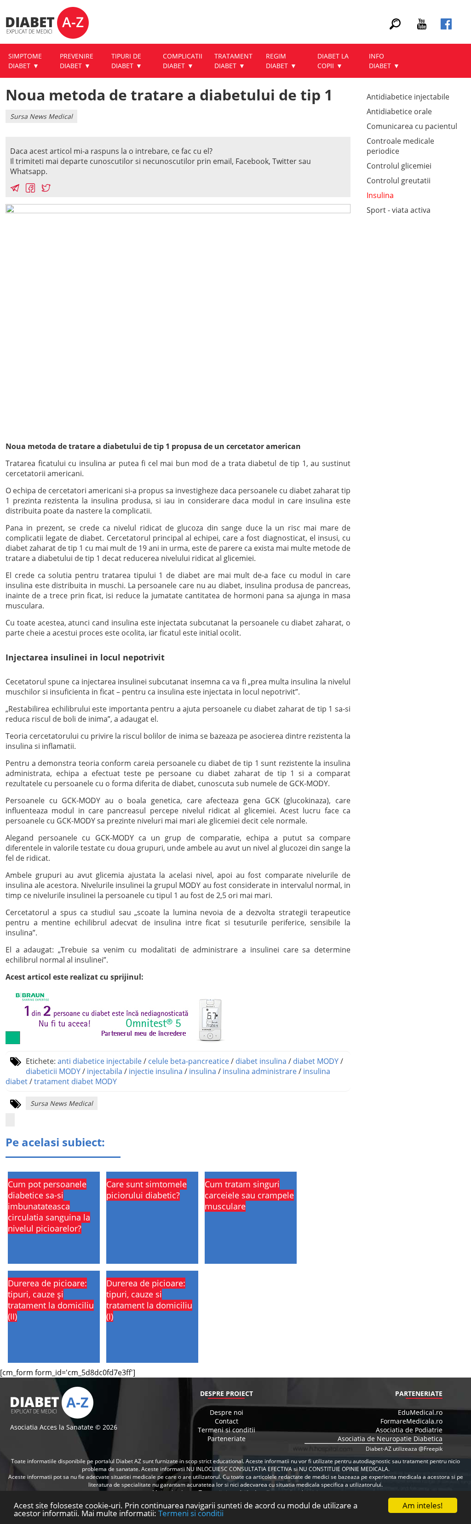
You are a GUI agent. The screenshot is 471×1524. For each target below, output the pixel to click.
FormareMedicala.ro (411, 1421)
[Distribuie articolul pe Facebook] (30, 189)
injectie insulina (156, 1071)
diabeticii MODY (53, 1071)
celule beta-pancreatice (188, 1061)
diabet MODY (316, 1061)
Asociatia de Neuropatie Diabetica (390, 1438)
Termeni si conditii (191, 1513)
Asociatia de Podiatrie (409, 1429)
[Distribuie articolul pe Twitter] (46, 189)
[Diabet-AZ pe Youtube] (421, 27)
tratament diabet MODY (75, 1081)
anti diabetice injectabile (99, 1061)
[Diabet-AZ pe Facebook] (446, 27)
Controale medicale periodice (400, 146)
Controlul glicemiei (399, 166)
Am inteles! (422, 1505)
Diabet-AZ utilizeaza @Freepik (404, 1448)
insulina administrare (260, 1071)
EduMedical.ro (420, 1412)
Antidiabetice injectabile (408, 97)
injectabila (104, 1071)
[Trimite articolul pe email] (14, 189)
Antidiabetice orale (399, 111)
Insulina (380, 195)
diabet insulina (261, 1061)
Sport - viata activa (399, 210)
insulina (202, 1071)
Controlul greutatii (399, 180)
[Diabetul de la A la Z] (47, 24)
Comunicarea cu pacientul (412, 126)
